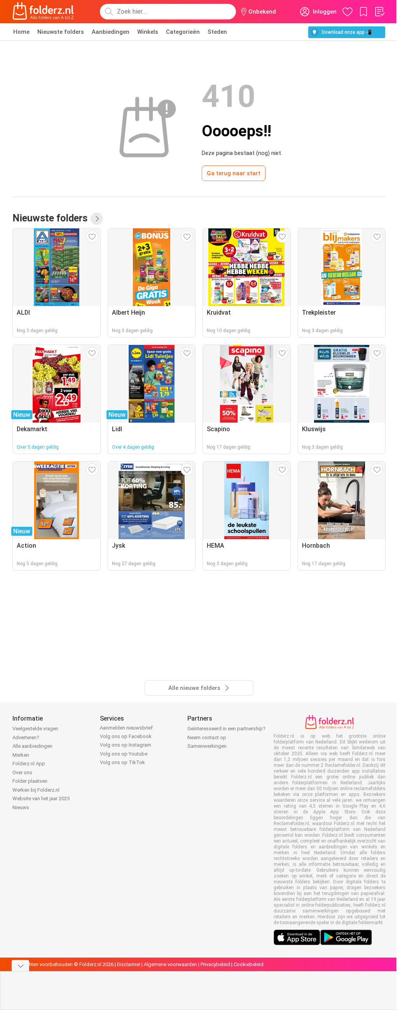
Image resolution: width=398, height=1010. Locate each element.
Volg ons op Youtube (123, 754)
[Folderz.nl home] (43, 11)
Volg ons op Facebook (126, 736)
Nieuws (20, 807)
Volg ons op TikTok (122, 762)
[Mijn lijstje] (379, 11)
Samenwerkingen (207, 746)
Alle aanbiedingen (32, 746)
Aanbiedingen (110, 31)
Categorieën (183, 31)
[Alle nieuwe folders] (97, 218)
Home (21, 31)
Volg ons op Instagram (125, 745)
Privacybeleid (215, 964)
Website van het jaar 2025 (41, 798)
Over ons (22, 772)
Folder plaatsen (29, 781)
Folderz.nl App (28, 763)
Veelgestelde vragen (35, 728)
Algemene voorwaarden (170, 964)
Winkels (147, 31)
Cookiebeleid (249, 964)
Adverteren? (25, 737)
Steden (217, 31)
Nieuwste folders (60, 31)
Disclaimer (128, 964)
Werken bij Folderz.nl (35, 790)
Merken (20, 755)
